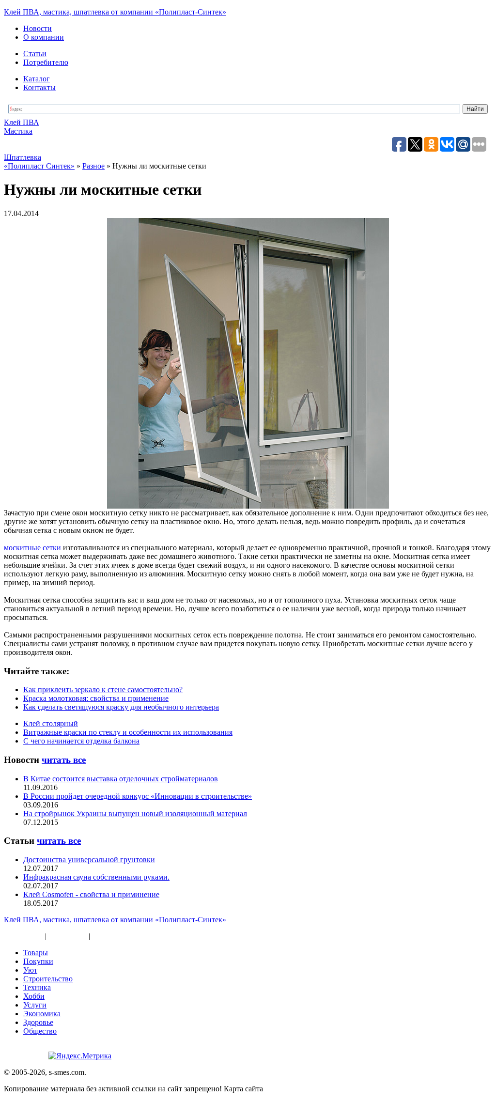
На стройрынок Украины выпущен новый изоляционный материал (135, 813)
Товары (35, 952)
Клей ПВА (21, 122)
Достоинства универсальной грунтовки (89, 859)
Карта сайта (23, 936)
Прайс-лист (67, 936)
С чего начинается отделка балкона (81, 741)
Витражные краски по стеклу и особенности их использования (127, 732)
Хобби (34, 996)
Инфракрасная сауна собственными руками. (96, 877)
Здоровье (38, 1022)
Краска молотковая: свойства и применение (96, 698)
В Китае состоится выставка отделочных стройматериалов (120, 779)
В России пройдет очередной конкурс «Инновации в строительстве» (137, 796)
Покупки (38, 961)
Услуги (34, 1005)
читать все (64, 760)
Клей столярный (50, 723)
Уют (30, 970)
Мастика (18, 131)
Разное (103, 936)
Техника (37, 987)
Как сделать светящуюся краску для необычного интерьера (121, 707)
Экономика (42, 1013)
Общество (40, 1031)
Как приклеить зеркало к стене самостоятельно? (103, 689)
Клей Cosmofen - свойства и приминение (91, 894)
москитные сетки (32, 547)
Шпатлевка (22, 157)
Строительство (48, 979)
